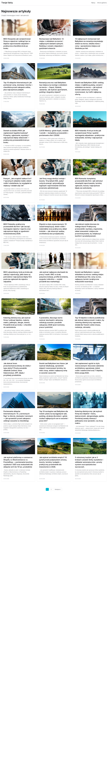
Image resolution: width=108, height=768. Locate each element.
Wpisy (93, 3)
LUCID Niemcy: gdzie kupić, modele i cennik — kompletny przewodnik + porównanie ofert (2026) (53, 133)
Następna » (58, 489)
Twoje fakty (7, 2)
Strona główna (102, 3)
